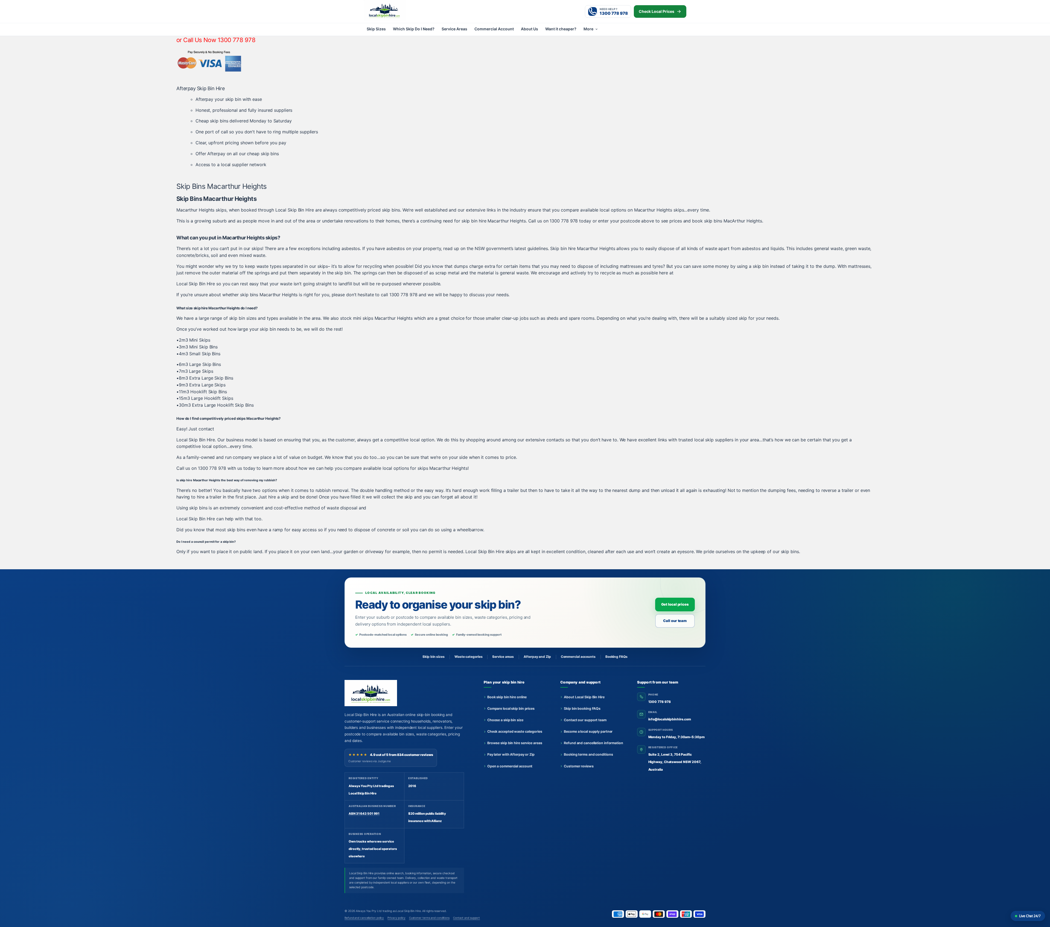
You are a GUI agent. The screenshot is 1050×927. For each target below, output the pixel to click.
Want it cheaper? (560, 29)
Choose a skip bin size (505, 720)
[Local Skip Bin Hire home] (394, 10)
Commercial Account (494, 29)
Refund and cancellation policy (364, 917)
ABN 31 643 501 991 (364, 813)
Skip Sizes (376, 29)
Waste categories (468, 657)
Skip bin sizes (433, 657)
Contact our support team (585, 720)
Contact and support (466, 917)
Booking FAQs (616, 657)
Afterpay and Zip (537, 657)
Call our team (675, 620)
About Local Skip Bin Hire (584, 697)
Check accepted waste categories (514, 731)
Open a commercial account (510, 766)
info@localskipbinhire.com (669, 719)
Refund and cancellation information (593, 743)
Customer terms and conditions (429, 917)
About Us (529, 29)
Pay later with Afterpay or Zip (511, 754)
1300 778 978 (659, 702)
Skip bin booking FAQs (582, 708)
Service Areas (454, 29)
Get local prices (675, 604)
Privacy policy (396, 917)
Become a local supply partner (588, 731)
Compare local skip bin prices (511, 708)
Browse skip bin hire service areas (514, 743)
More (588, 29)
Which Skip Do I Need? (413, 29)
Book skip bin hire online (507, 697)
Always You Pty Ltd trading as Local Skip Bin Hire (388, 911)
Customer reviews (578, 766)
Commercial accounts (578, 657)
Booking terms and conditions (588, 754)
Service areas (503, 657)
